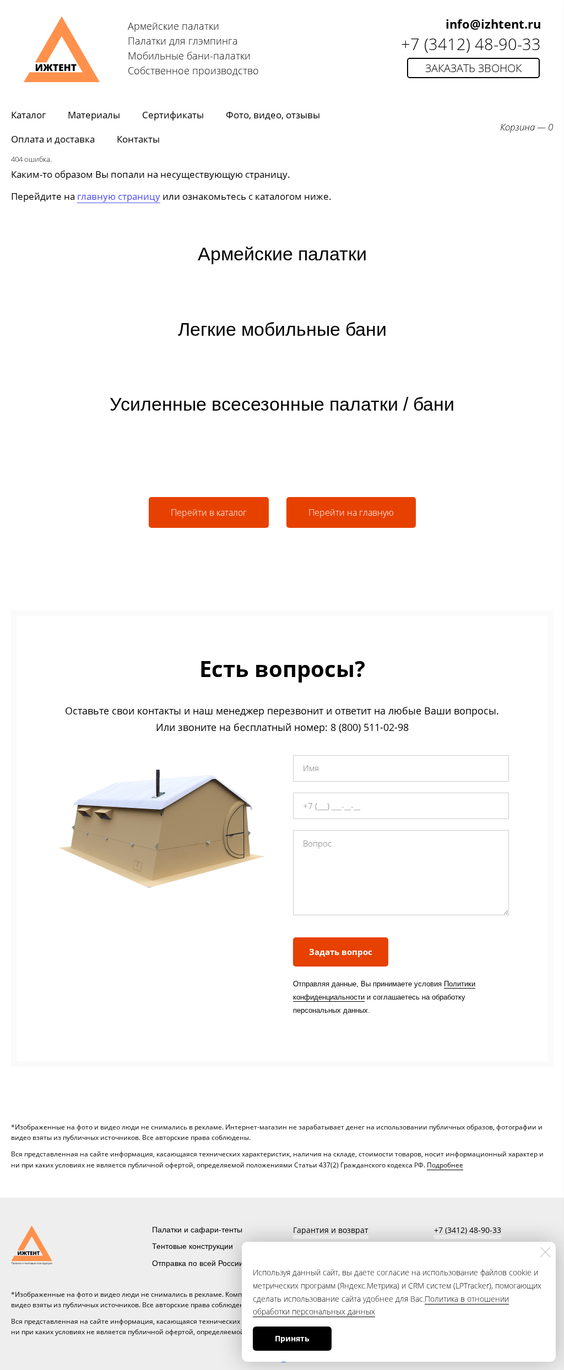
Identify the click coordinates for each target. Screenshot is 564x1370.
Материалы (94, 114)
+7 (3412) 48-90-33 (471, 43)
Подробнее (445, 1165)
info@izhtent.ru (493, 23)
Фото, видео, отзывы (273, 114)
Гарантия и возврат (330, 1230)
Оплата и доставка (53, 139)
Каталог (28, 114)
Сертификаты (173, 114)
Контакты (138, 139)
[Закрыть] (545, 1252)
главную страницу (118, 196)
